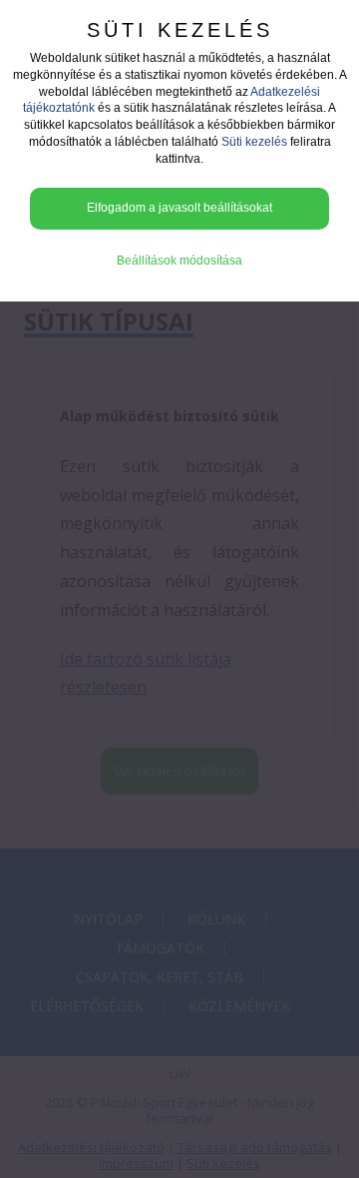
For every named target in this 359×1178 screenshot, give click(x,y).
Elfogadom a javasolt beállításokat (179, 208)
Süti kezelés (254, 142)
